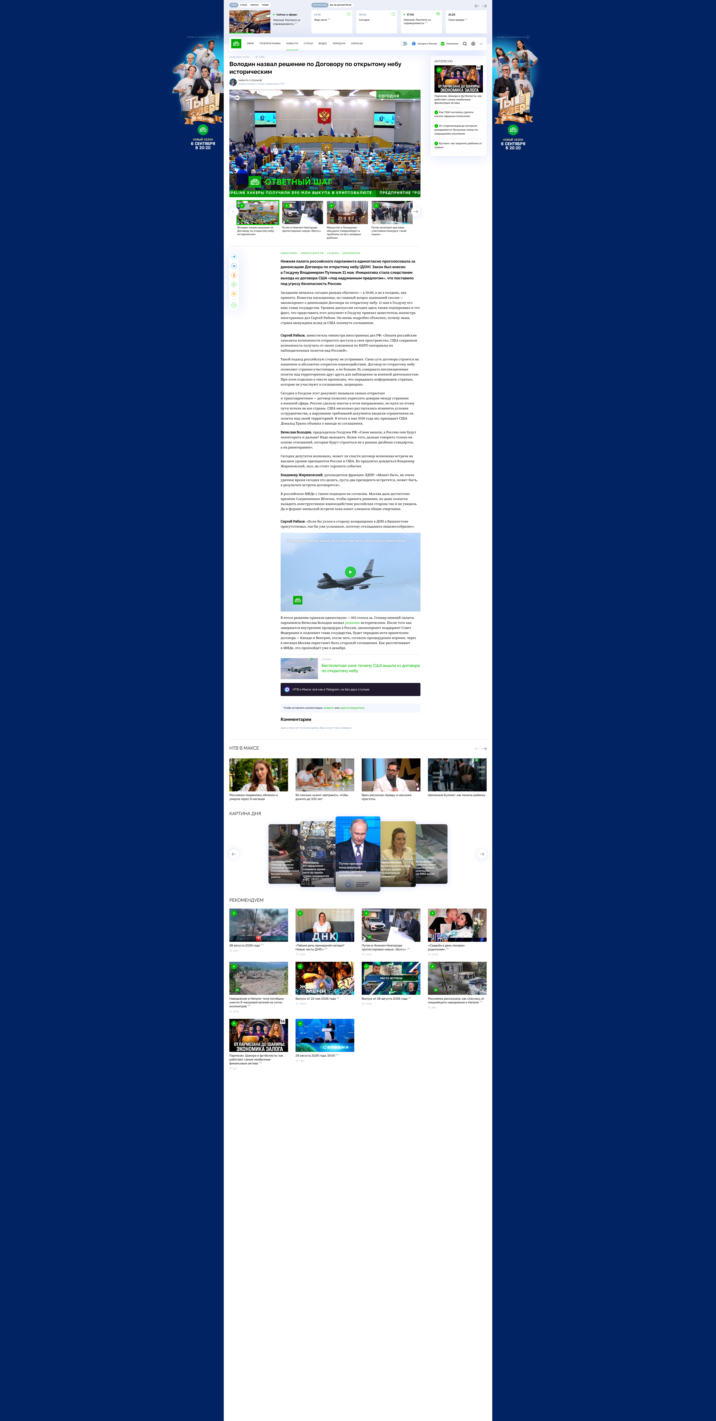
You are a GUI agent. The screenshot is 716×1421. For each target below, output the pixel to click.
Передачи (339, 43)
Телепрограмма (270, 43)
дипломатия (351, 253)
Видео (323, 43)
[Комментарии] (234, 305)
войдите (329, 707)
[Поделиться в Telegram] (234, 256)
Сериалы (357, 43)
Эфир (250, 43)
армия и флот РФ (312, 253)
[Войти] (473, 44)
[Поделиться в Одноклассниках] (234, 275)
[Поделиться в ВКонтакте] (234, 266)
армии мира (289, 253)
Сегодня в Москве (427, 43)
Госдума (333, 253)
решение (352, 622)
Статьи (308, 43)
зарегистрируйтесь (352, 707)
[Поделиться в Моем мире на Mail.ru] (234, 294)
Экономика (452, 43)
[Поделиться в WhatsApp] (234, 284)
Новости (292, 43)
